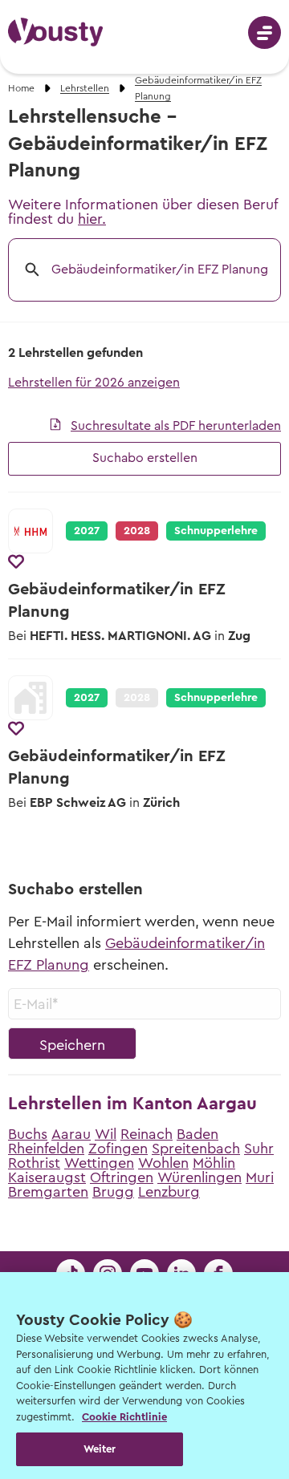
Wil (105, 1134)
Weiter (99, 1449)
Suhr (259, 1148)
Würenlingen (199, 1177)
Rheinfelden (46, 1148)
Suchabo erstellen (144, 458)
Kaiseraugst (47, 1177)
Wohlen (163, 1163)
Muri (260, 1177)
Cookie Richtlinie (124, 1417)
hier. (92, 219)
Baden (197, 1134)
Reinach (146, 1134)
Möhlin (214, 1163)
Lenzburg (169, 1192)
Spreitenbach (196, 1148)
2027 (87, 531)
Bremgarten (48, 1192)
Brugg (113, 1192)
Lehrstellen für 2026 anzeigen (94, 382)
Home (21, 88)
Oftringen (121, 1177)
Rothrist (34, 1163)
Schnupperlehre (216, 531)
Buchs (27, 1134)
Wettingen (99, 1163)
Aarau (71, 1134)
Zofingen (118, 1148)
